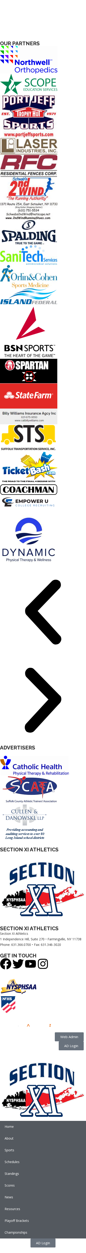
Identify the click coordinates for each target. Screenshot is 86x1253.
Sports (9, 1150)
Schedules (12, 1162)
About (9, 1138)
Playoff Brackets (17, 1220)
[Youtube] (30, 964)
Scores (10, 1185)
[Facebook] (5, 964)
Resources (12, 1209)
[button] (43, 613)
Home (9, 1126)
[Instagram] (43, 964)
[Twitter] (18, 964)
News (9, 1197)
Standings (12, 1173)
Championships (16, 1232)
